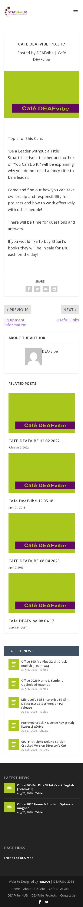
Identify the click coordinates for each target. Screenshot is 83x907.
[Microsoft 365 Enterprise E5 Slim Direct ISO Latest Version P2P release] (14, 702)
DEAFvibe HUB (17, 895)
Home (15, 889)
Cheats (44, 731)
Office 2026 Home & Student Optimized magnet (42, 682)
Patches (44, 750)
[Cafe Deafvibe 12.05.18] (42, 473)
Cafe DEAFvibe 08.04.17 (31, 620)
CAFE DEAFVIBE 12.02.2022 (34, 440)
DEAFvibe (45, 52)
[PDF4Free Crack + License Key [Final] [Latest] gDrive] (14, 725)
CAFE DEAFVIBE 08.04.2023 (34, 560)
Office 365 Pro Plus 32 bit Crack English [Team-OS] (44, 663)
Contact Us (68, 895)
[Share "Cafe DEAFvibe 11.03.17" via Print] (54, 289)
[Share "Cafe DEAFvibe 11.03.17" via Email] (46, 289)
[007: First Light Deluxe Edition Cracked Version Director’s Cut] (14, 744)
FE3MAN (44, 882)
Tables (44, 670)
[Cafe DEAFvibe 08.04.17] (42, 593)
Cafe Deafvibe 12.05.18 (31, 500)
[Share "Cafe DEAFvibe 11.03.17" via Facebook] (28, 289)
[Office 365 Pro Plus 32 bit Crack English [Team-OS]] (14, 664)
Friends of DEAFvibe (18, 858)
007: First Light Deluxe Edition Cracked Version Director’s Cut (43, 743)
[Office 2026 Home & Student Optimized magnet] (14, 683)
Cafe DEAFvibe (59, 889)
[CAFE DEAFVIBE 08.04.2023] (42, 533)
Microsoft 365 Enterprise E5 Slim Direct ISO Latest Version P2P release (45, 703)
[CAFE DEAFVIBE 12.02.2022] (42, 413)
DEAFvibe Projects (44, 895)
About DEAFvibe (34, 889)
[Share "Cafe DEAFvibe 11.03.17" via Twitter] (37, 289)
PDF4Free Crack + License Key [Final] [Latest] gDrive (47, 724)
